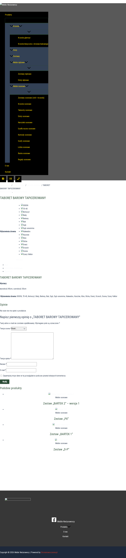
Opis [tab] (6, 265)
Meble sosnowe (19, 86)
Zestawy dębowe (24, 74)
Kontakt (8, 172)
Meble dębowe (19, 62)
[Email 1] (11, 179)
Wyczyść (19, 259)
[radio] (27, 205)
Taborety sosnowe (25, 110)
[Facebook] (3, 179)
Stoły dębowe (23, 80)
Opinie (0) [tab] (8, 271)
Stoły (15, 50)
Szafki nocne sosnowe (26, 128)
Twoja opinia (5, 358)
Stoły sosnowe (23, 116)
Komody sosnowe (25, 135)
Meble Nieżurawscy (12, 8)
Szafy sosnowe (24, 141)
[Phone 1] (18, 179)
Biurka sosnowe (24, 153)
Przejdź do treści (7, 1)
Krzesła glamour (24, 38)
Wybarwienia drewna (8, 231)
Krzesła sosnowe (24, 104)
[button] (13, 15)
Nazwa (3, 364)
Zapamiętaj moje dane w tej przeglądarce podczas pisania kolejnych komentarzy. (34, 376)
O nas (7, 166)
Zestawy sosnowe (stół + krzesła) (31, 98)
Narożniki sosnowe (25, 122)
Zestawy (16, 56)
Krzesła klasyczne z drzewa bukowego (33, 44)
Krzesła (16, 26)
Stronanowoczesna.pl (49, 552)
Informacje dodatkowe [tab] (13, 268)
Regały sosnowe (24, 159)
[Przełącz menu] (26, 20)
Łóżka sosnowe (24, 147)
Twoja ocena (5, 328)
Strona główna (5, 185)
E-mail (3, 370)
